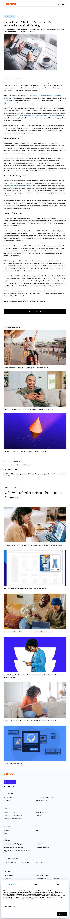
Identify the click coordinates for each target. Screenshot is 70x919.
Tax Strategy (39, 862)
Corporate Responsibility (42, 875)
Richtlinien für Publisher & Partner (13, 818)
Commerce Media (9, 16)
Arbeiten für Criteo (9, 875)
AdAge (34, 276)
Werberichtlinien (40, 844)
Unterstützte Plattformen (42, 847)
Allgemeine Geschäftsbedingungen (13, 844)
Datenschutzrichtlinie (9, 812)
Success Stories (8, 797)
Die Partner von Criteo (42, 800)
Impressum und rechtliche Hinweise (13, 847)
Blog (37, 830)
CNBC (5, 246)
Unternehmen (7, 878)
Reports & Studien (8, 830)
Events (5, 833)
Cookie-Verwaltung (41, 812)
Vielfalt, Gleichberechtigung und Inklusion (47, 878)
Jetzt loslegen (57, 4)
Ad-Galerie (7, 800)
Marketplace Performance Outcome (45, 797)
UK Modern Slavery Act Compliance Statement (16, 862)
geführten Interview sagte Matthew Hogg (19, 185)
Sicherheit (38, 815)
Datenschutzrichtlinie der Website (13, 815)
